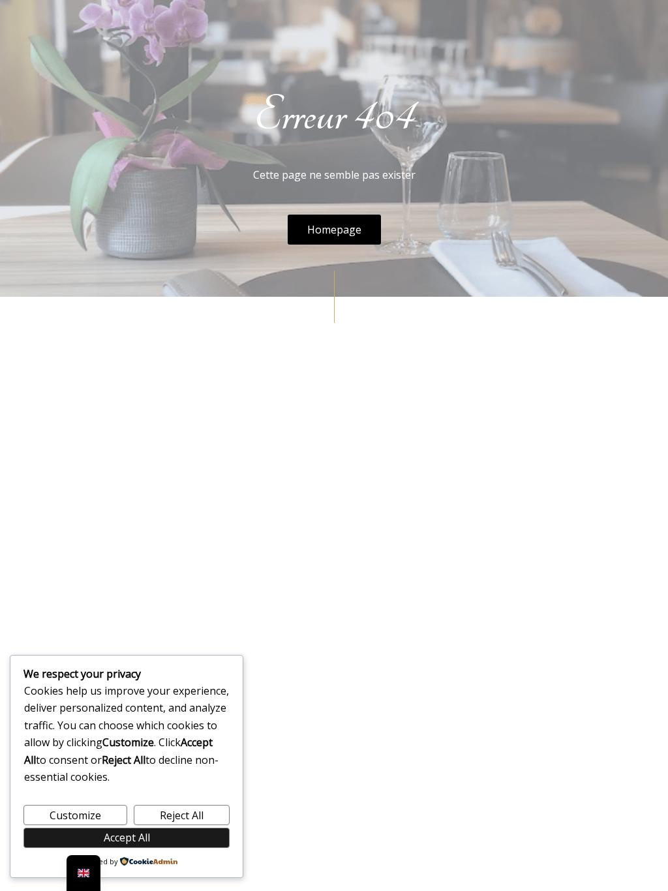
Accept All (127, 837)
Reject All (182, 815)
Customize (75, 815)
